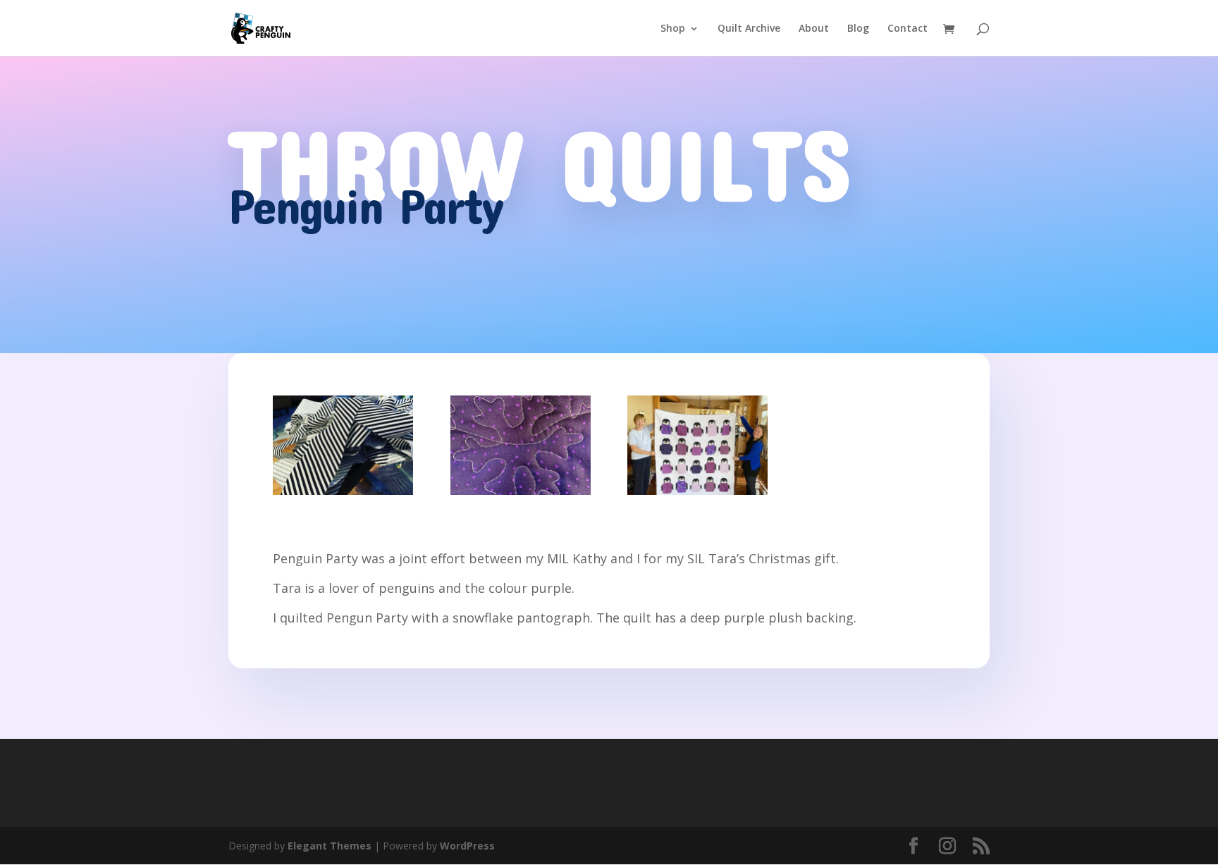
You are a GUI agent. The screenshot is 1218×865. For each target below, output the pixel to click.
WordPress (467, 845)
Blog (858, 29)
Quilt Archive (749, 29)
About (814, 29)
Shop (672, 29)
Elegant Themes (329, 845)
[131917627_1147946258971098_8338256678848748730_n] (343, 494)
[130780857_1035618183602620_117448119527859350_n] (520, 494)
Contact (907, 29)
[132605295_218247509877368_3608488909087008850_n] (697, 494)
